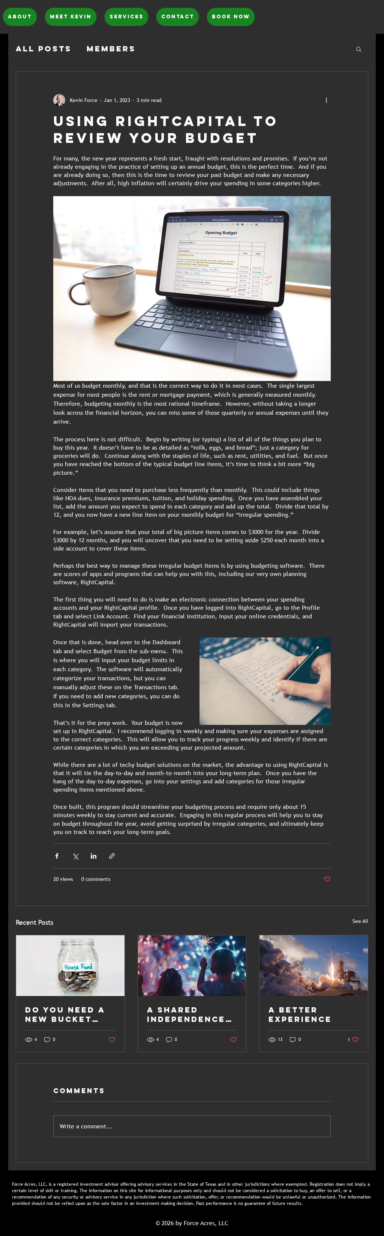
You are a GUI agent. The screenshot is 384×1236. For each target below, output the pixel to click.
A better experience (300, 1014)
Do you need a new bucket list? (65, 1014)
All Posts (44, 48)
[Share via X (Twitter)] (75, 856)
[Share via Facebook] (56, 856)
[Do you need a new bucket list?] (70, 965)
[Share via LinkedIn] (93, 856)
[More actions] (326, 100)
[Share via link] (112, 856)
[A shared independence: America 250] (192, 965)
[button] (358, 49)
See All (360, 921)
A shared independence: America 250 (188, 1014)
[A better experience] (314, 965)
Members (111, 48)
